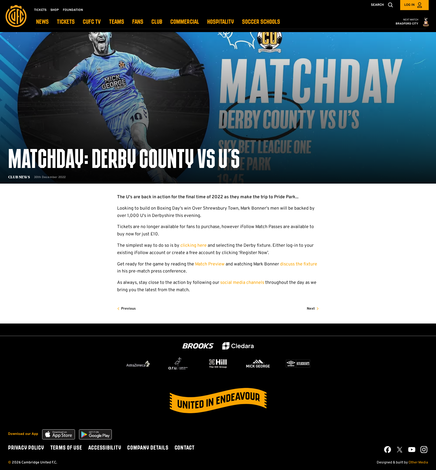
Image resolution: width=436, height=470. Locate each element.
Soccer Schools (261, 22)
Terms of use (66, 448)
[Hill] (218, 363)
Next (311, 309)
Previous (128, 309)
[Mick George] (258, 364)
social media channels (242, 283)
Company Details (147, 448)
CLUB (156, 22)
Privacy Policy (26, 448)
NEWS (42, 22)
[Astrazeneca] (138, 364)
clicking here (193, 246)
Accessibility (104, 448)
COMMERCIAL (184, 22)
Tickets (40, 10)
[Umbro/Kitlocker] (298, 364)
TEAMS (116, 22)
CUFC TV (92, 22)
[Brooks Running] (198, 346)
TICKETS (66, 22)
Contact (185, 448)
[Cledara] (238, 346)
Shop (54, 10)
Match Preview (210, 264)
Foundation (73, 10)
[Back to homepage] (16, 16)
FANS (137, 22)
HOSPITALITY (220, 22)
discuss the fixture (298, 264)
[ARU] (178, 364)
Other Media (418, 462)
